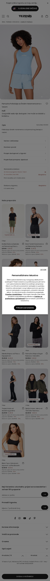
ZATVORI (43, 270)
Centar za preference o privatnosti (23, 297)
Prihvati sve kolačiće (25, 308)
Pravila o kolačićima (13, 294)
